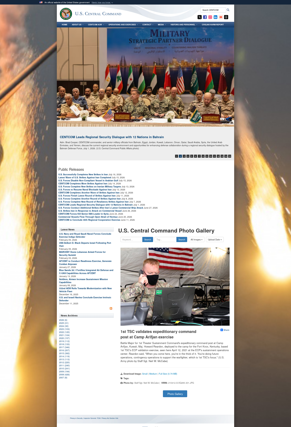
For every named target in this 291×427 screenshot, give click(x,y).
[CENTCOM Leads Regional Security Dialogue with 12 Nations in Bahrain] (145, 77)
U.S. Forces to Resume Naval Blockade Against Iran (85, 189)
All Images (196, 239)
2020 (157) (64, 338)
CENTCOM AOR (95, 24)
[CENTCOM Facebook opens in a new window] (204, 16)
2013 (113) (64, 359)
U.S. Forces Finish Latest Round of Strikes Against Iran (87, 195)
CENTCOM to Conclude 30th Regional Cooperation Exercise (89, 219)
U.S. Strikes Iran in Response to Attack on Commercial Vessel (90, 210)
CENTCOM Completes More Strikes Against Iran (82, 183)
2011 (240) (64, 365)
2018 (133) (64, 344)
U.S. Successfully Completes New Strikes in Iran (83, 174)
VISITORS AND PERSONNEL (183, 24)
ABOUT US (76, 24)
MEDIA (161, 24)
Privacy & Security (76, 418)
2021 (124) (64, 335)
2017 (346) (64, 347)
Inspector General (90, 418)
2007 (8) (63, 377)
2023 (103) (64, 329)
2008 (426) (64, 374)
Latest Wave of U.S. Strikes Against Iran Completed (84, 177)
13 (222, 156)
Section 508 (114, 418)
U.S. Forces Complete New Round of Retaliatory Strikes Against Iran (93, 201)
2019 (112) (64, 341)
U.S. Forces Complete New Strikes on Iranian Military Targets (89, 186)
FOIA (99, 418)
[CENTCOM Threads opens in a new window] (226, 16)
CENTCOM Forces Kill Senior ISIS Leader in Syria (83, 213)
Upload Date (214, 239)
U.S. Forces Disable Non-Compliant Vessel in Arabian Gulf (88, 180)
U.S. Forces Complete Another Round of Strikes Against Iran (89, 198)
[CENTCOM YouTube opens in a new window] (220, 16)
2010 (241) (64, 368)
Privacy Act (105, 418)
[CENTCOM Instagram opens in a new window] (210, 16)
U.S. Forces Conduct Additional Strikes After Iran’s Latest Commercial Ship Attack (100, 207)
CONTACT (146, 24)
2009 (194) (64, 371)
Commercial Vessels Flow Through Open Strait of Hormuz (88, 216)
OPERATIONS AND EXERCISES (122, 24)
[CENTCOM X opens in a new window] (199, 16)
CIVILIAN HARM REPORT (213, 24)
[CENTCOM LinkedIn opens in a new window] (215, 16)
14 (226, 156)
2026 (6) (63, 319)
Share (226, 330)
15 (230, 156)
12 (218, 156)
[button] (103, 2)
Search (147, 239)
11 (214, 156)
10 (211, 156)
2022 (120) (64, 332)
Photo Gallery (175, 394)
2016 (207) (64, 350)
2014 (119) (64, 356)
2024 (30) (64, 325)
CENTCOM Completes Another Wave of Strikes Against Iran (89, 192)
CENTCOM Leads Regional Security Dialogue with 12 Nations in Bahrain (112, 137)
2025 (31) (64, 322)
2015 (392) (64, 353)
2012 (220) (64, 362)
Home (64, 24)
